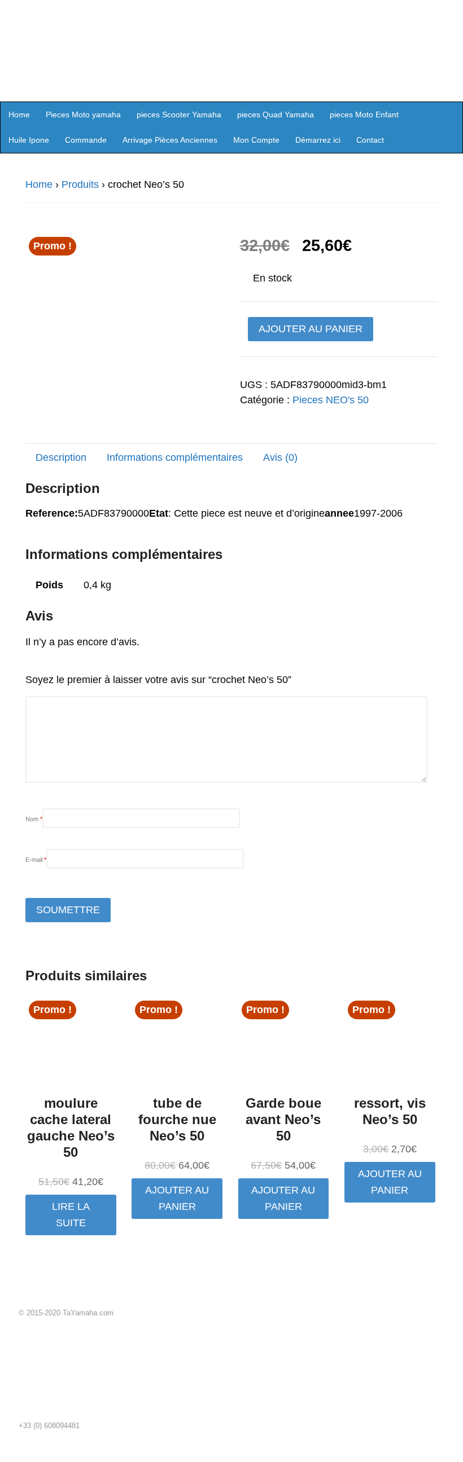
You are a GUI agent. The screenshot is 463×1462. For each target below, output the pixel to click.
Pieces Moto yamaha (83, 114)
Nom (33, 819)
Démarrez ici (317, 139)
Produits (80, 184)
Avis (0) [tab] (280, 457)
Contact (370, 139)
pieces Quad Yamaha (275, 114)
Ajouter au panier (310, 328)
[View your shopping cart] (450, 114)
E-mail (35, 859)
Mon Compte (256, 139)
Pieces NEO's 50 (330, 400)
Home (19, 114)
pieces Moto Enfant (364, 114)
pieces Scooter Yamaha (179, 114)
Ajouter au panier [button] (177, 1198)
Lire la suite (71, 1214)
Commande (86, 139)
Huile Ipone (28, 139)
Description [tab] (61, 457)
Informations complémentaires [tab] (175, 457)
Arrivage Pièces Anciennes (170, 139)
